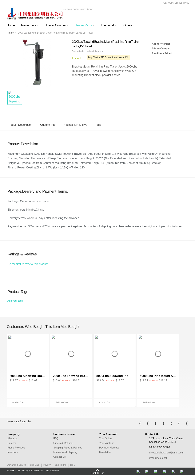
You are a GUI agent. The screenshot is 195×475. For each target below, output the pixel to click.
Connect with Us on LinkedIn (153, 423)
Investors (12, 452)
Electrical (107, 25)
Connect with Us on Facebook (137, 423)
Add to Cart (18, 402)
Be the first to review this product (88, 51)
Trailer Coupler (56, 25)
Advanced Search (16, 465)
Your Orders (105, 438)
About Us (12, 438)
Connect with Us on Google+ (184, 423)
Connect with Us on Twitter (145, 423)
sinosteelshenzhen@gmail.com (166, 452)
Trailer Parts (83, 25)
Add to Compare (161, 48)
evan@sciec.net (158, 457)
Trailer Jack (28, 25)
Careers (11, 443)
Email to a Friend (162, 53)
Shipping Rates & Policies (67, 447)
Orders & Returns (63, 443)
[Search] (122, 9)
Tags (98, 124)
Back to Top (97, 473)
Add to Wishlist (161, 43)
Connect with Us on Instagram (161, 423)
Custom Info (47, 124)
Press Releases (16, 447)
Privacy (47, 465)
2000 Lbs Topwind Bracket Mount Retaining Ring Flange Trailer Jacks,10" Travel (71, 376)
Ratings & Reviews (75, 124)
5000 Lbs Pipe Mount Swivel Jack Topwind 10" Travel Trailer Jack (158, 376)
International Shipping (65, 452)
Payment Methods (109, 447)
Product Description (20, 124)
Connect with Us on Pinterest (176, 423)
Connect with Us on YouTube (168, 423)
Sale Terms (60, 465)
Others (127, 25)
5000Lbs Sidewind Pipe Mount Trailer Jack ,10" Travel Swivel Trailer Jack (114, 376)
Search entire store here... (79, 8)
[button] (14, 97)
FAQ (55, 438)
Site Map (34, 465)
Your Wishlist (106, 443)
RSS (72, 465)
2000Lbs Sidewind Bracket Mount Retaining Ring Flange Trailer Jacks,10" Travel (28, 376)
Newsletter (105, 452)
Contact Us (59, 456)
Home (11, 25)
